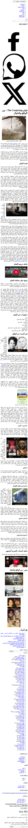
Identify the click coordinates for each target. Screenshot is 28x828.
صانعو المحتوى (20, 761)
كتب (23, 779)
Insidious (18, 293)
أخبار (23, 768)
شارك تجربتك (21, 799)
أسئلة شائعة (21, 758)
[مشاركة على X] (14, 106)
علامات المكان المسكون (18, 645)
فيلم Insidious (21, 640)
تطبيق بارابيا (21, 785)
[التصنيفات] (23, 1)
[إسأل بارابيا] (23, 808)
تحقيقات (22, 771)
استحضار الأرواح (20, 647)
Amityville (3, 364)
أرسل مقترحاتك (20, 801)
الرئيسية (22, 756)
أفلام (21, 649)
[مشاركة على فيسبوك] (14, 52)
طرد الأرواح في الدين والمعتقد (17, 644)
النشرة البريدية (20, 800)
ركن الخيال (21, 772)
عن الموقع (21, 759)
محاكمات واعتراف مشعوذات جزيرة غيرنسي (13, 643)
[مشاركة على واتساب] (14, 79)
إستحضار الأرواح (13, 143)
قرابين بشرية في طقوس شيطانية (16, 641)
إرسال (11, 826)
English (22, 762)
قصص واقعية (21, 769)
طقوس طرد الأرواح (20, 260)
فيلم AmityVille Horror (18, 638)
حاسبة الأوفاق (21, 787)
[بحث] (17, 1)
